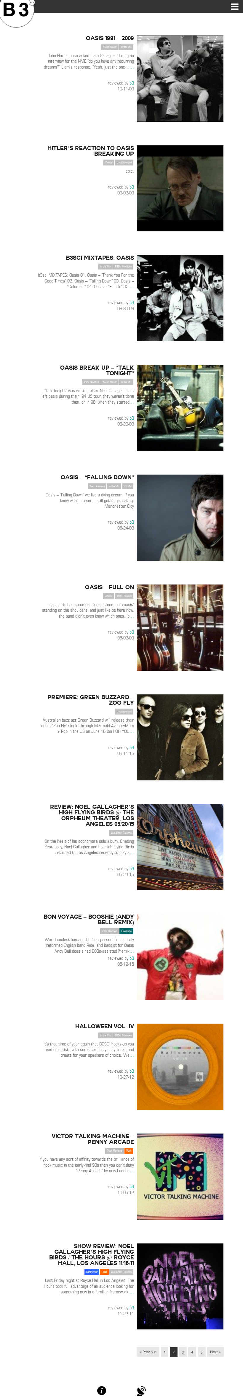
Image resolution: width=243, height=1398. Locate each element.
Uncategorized (124, 162)
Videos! (109, 162)
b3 (132, 83)
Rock (129, 1150)
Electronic (126, 931)
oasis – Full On (109, 587)
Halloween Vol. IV (104, 1026)
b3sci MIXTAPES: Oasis (100, 257)
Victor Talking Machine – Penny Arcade (93, 1139)
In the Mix (126, 47)
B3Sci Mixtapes (123, 266)
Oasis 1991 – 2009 (110, 38)
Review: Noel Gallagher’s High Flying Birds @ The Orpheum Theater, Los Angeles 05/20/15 (92, 815)
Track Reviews (91, 382)
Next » (215, 1352)
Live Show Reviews (121, 832)
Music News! (110, 47)
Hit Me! (128, 486)
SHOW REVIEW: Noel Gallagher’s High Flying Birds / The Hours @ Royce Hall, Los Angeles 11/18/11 (91, 1254)
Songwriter (91, 1272)
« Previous (148, 1352)
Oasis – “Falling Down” (97, 477)
